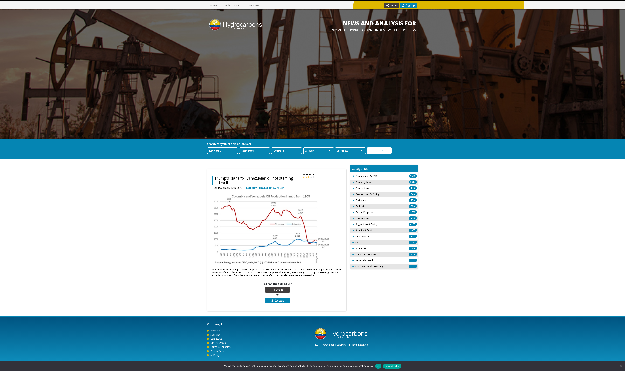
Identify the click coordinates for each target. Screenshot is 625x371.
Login (393, 5)
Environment (385, 200)
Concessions (385, 188)
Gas (385, 242)
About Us (215, 330)
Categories (253, 5)
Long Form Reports (385, 254)
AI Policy (214, 355)
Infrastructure (385, 218)
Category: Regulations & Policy (265, 187)
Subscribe (215, 334)
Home (213, 5)
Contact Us (216, 338)
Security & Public (385, 230)
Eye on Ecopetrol (385, 212)
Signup (410, 5)
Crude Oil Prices (232, 5)
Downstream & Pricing (385, 194)
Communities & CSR (385, 176)
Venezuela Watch (384, 260)
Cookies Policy (392, 366)
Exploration (385, 206)
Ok (378, 366)
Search (379, 150)
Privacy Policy (217, 350)
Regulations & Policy (385, 224)
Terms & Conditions (221, 346)
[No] (621, 366)
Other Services (218, 342)
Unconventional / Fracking (384, 266)
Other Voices (385, 236)
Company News (385, 182)
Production (385, 248)
